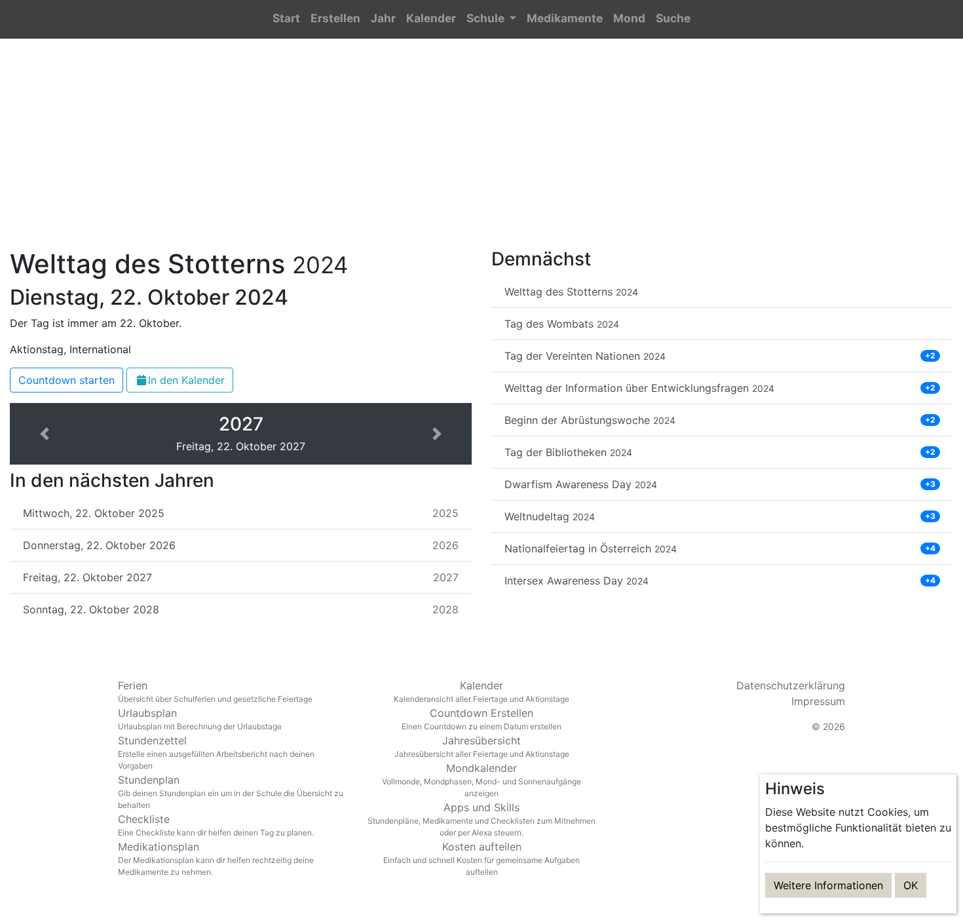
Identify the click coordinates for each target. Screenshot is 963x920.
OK (910, 885)
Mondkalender (481, 779)
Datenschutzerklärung (790, 685)
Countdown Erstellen (481, 718)
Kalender (481, 691)
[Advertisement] (481, 151)
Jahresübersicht (481, 746)
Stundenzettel (216, 752)
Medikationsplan (216, 858)
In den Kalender (186, 380)
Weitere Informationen (828, 885)
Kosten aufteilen (481, 858)
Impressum (818, 701)
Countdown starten (66, 380)
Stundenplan (230, 791)
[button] (491, 19)
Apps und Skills (481, 819)
